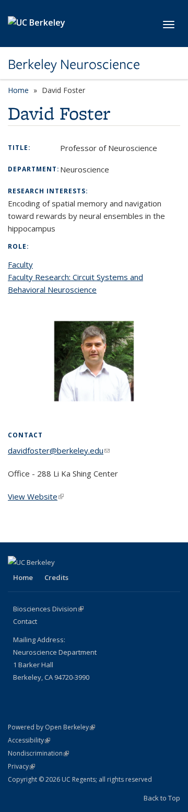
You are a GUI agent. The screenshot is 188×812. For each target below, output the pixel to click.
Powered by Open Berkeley (51, 727)
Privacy (21, 766)
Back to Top (162, 798)
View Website (36, 496)
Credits (56, 577)
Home (18, 90)
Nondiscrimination (38, 753)
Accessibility (29, 740)
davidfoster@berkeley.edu (59, 450)
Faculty (20, 264)
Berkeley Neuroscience (74, 64)
